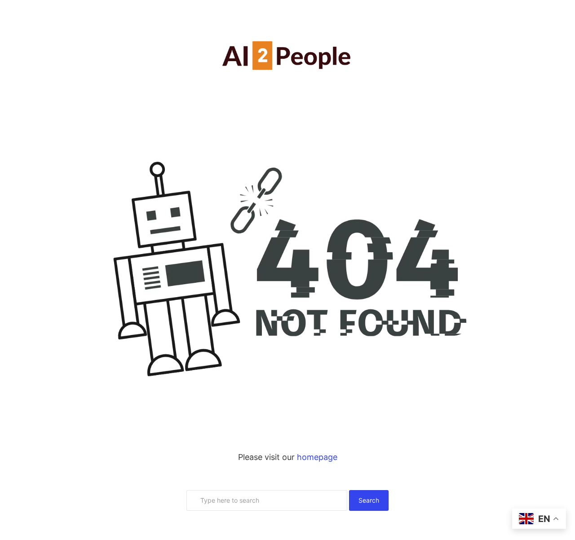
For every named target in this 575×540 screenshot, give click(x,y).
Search (368, 500)
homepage (317, 457)
